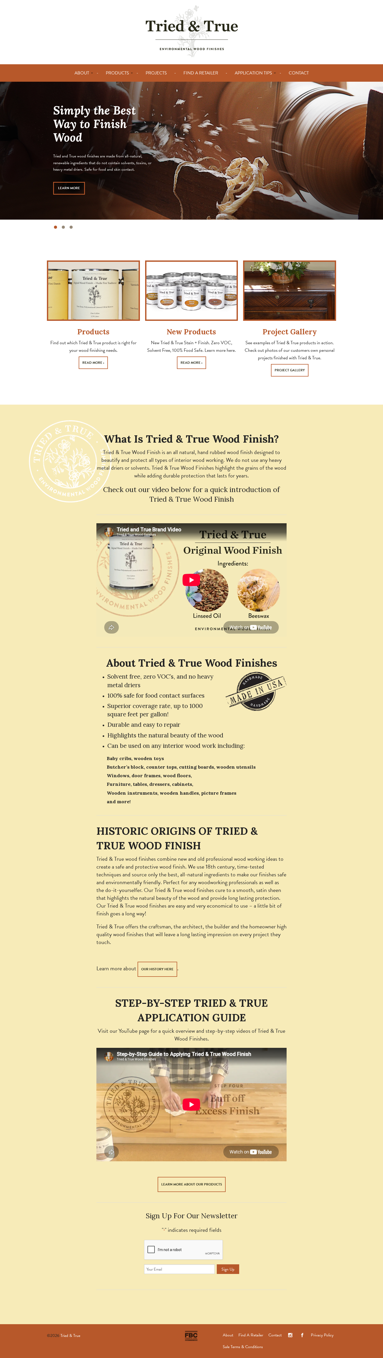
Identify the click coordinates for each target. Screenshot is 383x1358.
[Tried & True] (191, 31)
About (228, 1335)
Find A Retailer (250, 1335)
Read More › (93, 362)
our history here (157, 969)
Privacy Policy (322, 1335)
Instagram (290, 1335)
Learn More (69, 188)
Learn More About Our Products (191, 1184)
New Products (191, 331)
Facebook (302, 1335)
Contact (275, 1335)
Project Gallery (290, 331)
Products (93, 331)
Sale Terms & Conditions (243, 1347)
